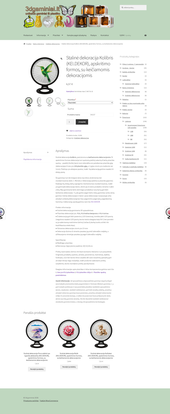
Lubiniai (128, 121)
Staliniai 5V (129, 155)
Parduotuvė (27, 35)
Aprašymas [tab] (27, 152)
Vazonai (125, 175)
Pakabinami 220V (131, 143)
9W (131, 139)
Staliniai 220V (130, 151)
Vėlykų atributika (128, 182)
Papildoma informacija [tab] (32, 159)
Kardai (124, 76)
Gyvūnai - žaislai (128, 68)
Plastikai (56, 35)
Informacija (41, 35)
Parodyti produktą (36, 369)
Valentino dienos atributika (132, 171)
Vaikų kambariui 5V (132, 159)
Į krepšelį (82, 122)
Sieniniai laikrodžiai (132, 84)
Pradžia (28, 44)
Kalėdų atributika (128, 72)
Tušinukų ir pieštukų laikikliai (133, 167)
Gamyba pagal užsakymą (76, 35)
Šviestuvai (126, 117)
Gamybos (70, 91)
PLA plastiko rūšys (83, 272)
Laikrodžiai (126, 80)
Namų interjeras (38, 44)
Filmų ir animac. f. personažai (133, 64)
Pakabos (125, 99)
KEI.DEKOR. (95, 202)
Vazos (124, 178)
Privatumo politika (31, 401)
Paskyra (93, 35)
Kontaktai (105, 35)
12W (131, 131)
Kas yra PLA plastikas (65, 272)
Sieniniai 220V (130, 147)
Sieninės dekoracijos (132, 92)
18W (131, 135)
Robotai (125, 113)
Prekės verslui (127, 110)
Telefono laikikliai (128, 163)
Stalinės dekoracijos (53, 44)
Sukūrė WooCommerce (49, 401)
